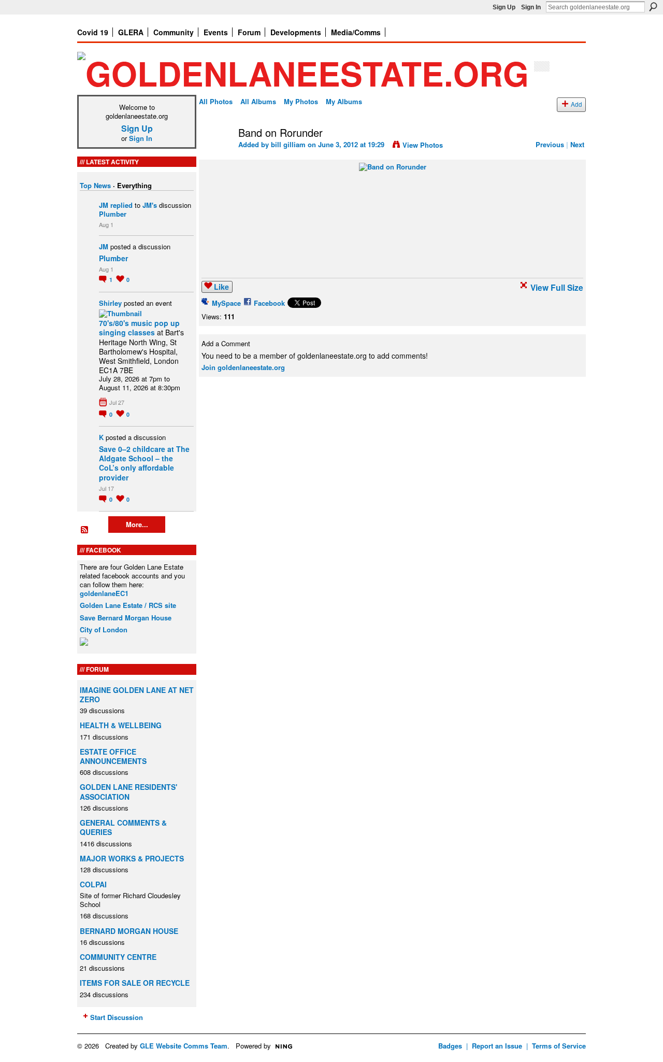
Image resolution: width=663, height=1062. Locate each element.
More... (137, 524)
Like (221, 286)
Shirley (110, 303)
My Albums (344, 101)
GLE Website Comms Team (183, 1046)
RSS (85, 530)
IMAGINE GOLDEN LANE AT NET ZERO (137, 694)
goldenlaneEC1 (104, 593)
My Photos (301, 101)
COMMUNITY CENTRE (118, 957)
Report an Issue (497, 1046)
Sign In (531, 7)
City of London (103, 629)
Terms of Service (559, 1046)
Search (653, 6)
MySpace (226, 303)
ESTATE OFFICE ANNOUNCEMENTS (113, 756)
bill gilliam (288, 144)
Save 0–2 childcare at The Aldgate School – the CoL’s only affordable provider (144, 463)
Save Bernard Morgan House (125, 617)
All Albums (258, 101)
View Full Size (556, 287)
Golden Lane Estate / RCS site (128, 605)
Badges (450, 1046)
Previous (550, 144)
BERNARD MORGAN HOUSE (129, 931)
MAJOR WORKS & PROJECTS (132, 858)
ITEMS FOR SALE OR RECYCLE (135, 983)
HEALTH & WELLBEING (121, 725)
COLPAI (93, 884)
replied (121, 205)
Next (577, 144)
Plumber (112, 214)
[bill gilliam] (215, 155)
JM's (149, 205)
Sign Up (504, 7)
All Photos (216, 101)
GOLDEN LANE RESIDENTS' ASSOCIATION (128, 791)
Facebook (269, 303)
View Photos (422, 145)
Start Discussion (116, 1017)
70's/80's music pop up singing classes (139, 327)
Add (576, 104)
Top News (95, 185)
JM (103, 205)
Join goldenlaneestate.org (243, 367)
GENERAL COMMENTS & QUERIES (123, 827)
